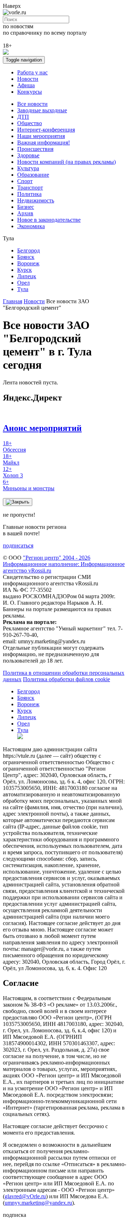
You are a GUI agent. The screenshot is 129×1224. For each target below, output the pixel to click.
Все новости (32, 104)
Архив (25, 213)
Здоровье (28, 155)
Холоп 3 (13, 472)
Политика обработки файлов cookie (66, 679)
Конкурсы (29, 92)
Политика (29, 194)
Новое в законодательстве (49, 220)
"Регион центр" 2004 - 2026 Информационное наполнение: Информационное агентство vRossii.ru (64, 564)
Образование (33, 175)
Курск (24, 270)
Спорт (25, 181)
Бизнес (25, 207)
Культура (28, 168)
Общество (29, 123)
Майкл (11, 459)
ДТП (23, 117)
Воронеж (28, 263)
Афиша (26, 85)
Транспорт (30, 188)
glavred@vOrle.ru (25, 1196)
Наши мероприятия (41, 136)
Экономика (31, 226)
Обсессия (14, 446)
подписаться (18, 545)
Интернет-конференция (46, 130)
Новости (27, 79)
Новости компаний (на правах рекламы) (66, 162)
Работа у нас (32, 72)
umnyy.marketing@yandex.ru (38, 1203)
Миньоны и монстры (28, 485)
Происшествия (35, 149)
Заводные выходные (42, 110)
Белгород (28, 250)
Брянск (25, 257)
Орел (23, 283)
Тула (22, 289)
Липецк (26, 276)
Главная (12, 301)
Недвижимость (35, 200)
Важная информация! (43, 142)
